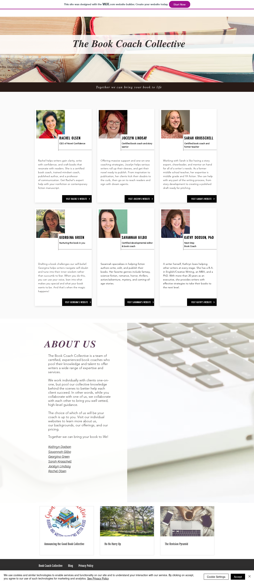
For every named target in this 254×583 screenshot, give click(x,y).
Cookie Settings (216, 577)
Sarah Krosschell (59, 462)
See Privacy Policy (98, 578)
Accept (238, 577)
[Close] (249, 576)
